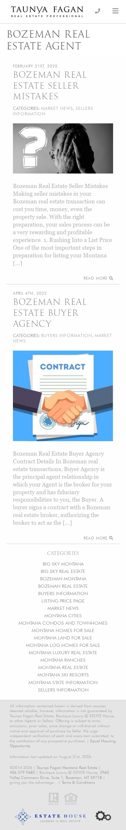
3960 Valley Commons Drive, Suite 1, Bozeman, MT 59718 (59, 775)
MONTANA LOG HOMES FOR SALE (63, 645)
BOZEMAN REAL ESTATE (63, 586)
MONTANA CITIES (63, 615)
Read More (96, 278)
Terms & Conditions (78, 782)
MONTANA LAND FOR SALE (63, 637)
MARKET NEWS (63, 608)
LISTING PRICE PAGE (63, 600)
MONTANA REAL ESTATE (63, 667)
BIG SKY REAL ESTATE (63, 571)
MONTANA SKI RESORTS (63, 674)
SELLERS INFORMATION (63, 689)
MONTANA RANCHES (63, 660)
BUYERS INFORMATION (63, 593)
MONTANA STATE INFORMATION (63, 682)
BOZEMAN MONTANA (63, 578)
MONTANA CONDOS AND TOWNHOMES (63, 623)
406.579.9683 (22, 772)
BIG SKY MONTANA (63, 564)
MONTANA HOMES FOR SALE (63, 630)
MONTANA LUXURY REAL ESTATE (63, 652)
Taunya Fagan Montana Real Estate (67, 767)
